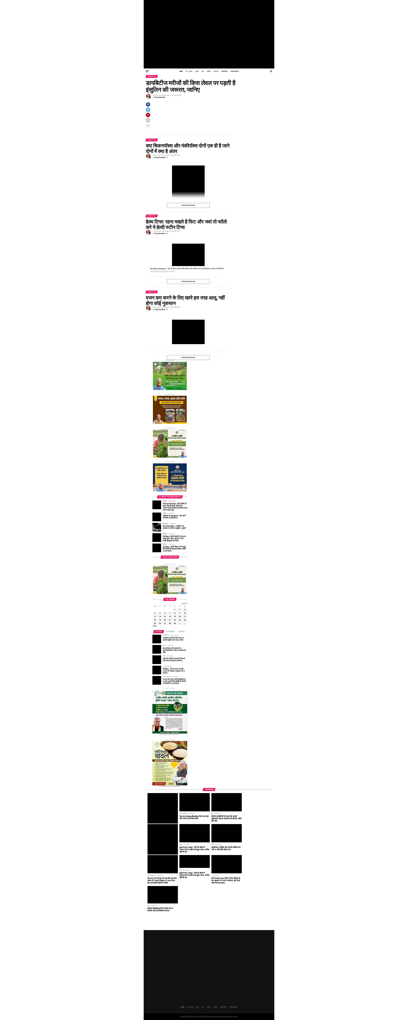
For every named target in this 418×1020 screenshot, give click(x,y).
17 (185, 616)
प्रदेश (197, 71)
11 (155, 616)
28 (170, 623)
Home (181, 71)
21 (170, 620)
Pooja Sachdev (159, 97)
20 (165, 620)
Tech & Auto (234, 71)
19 (160, 620)
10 (185, 613)
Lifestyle (224, 71)
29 (175, 623)
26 (160, 623)
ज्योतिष (209, 71)
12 (160, 616)
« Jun (154, 626)
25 (155, 623)
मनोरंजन (216, 71)
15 (175, 616)
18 (155, 620)
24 (185, 620)
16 (180, 616)
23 (180, 620)
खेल (203, 71)
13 (165, 616)
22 (175, 620)
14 (170, 616)
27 (165, 623)
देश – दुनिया (189, 71)
